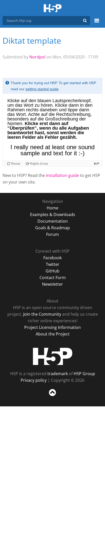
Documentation (52, 221)
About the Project (53, 334)
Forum (52, 234)
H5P (52, 356)
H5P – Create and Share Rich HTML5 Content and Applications (52, 8)
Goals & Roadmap (52, 228)
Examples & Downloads (52, 214)
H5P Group (84, 373)
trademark (57, 373)
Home (52, 208)
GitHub (52, 271)
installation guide (62, 175)
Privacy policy (34, 380)
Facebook (52, 258)
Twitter (52, 264)
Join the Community (42, 314)
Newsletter (52, 284)
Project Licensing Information (52, 327)
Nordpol (37, 57)
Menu (96, 23)
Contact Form (53, 277)
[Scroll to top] (52, 396)
